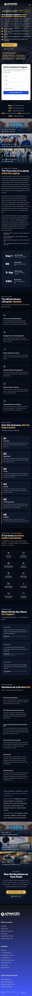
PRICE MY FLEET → (9, 44)
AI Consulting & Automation (7, 955)
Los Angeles (3, 926)
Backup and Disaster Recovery (8, 984)
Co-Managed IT (19, 801)
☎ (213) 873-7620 (8, 49)
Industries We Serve (5, 967)
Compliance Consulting (6, 986)
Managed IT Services (20, 798)
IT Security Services (5, 957)
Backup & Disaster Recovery (7, 960)
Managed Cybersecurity (10, 807)
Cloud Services (4, 965)
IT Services (3, 950)
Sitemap (22, 993)
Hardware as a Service (6, 962)
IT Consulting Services (6, 952)
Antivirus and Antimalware (7, 981)
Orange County (4, 928)
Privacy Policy (23, 992)
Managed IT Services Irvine (7, 931)
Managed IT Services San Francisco (17, 817)
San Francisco (4, 933)
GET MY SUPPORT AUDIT (16, 892)
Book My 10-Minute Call (16, 92)
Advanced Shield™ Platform (7, 936)
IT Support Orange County (7, 938)
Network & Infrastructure (17, 805)
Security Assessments (6, 979)
